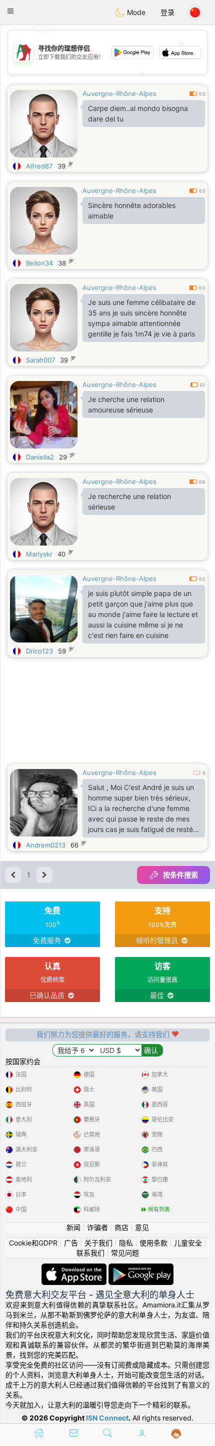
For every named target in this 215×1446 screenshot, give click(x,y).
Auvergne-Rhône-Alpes (119, 94)
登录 (167, 12)
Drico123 (39, 651)
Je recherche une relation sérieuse (129, 501)
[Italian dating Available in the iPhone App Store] (75, 1268)
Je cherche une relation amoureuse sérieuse (126, 404)
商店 (121, 1227)
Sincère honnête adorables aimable (132, 210)
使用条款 (154, 1242)
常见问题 (125, 1252)
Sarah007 (40, 360)
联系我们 (90, 1252)
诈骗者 (97, 1227)
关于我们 (98, 1242)
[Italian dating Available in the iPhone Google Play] (141, 1268)
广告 (71, 1242)
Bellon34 (39, 263)
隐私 (126, 1242)
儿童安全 (188, 1242)
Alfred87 (39, 166)
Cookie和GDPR (33, 1242)
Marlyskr (39, 554)
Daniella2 (40, 457)
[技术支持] (176, 1434)
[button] (10, 11)
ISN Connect (107, 1418)
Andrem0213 (46, 845)
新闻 (73, 1227)
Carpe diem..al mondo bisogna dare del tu (138, 113)
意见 (142, 1227)
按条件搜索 (180, 874)
